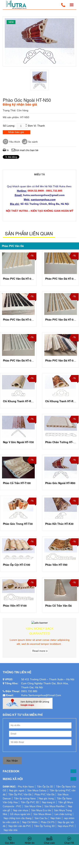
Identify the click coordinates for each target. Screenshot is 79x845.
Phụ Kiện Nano (26, 786)
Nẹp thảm (56, 818)
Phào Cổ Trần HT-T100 (17, 483)
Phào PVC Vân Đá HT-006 (60, 360)
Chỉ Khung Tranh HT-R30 (18, 401)
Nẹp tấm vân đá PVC (19, 826)
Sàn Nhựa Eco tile (41, 810)
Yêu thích (14, 141)
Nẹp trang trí (48, 802)
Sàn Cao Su (41, 818)
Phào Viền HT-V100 (15, 605)
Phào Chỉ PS (48, 822)
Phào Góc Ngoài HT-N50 (60, 483)
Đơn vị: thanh (36, 125)
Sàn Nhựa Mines (42, 814)
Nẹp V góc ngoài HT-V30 (18, 442)
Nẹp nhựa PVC (66, 826)
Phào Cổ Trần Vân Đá (58, 605)
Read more (39, 650)
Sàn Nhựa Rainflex (54, 806)
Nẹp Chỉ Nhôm (30, 822)
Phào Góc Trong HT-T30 (18, 524)
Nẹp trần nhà (10, 830)
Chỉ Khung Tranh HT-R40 (60, 401)
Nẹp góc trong (46, 798)
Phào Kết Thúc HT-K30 (59, 524)
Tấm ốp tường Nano (25, 798)
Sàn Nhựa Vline (32, 806)
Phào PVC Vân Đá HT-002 (18, 319)
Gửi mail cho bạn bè (26, 150)
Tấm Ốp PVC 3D (30, 802)
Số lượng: (9, 125)
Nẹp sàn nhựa (20, 810)
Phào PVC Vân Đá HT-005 (18, 360)
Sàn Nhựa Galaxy (36, 790)
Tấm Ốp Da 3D (45, 786)
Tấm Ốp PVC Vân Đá (19, 794)
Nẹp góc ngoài (16, 790)
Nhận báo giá (16, 132)
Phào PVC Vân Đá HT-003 (60, 319)
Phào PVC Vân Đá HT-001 (60, 278)
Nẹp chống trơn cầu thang (17, 818)
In (7, 150)
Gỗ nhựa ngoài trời (20, 814)
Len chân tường (63, 814)
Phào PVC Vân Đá (13, 246)
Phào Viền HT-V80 (56, 564)
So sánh (32, 141)
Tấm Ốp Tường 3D (44, 826)
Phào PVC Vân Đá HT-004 (18, 278)
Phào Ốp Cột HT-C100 (16, 564)
